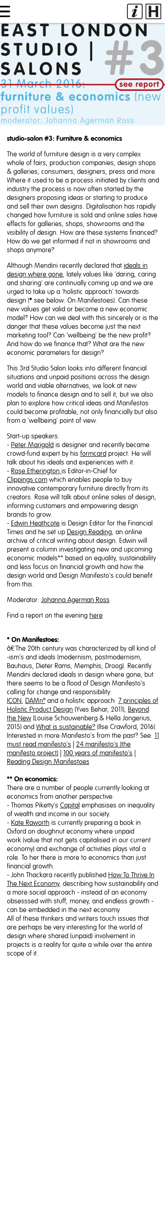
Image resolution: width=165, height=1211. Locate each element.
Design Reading (89, 532)
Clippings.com (27, 480)
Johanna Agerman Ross (75, 600)
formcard (93, 453)
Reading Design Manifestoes (48, 762)
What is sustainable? (65, 727)
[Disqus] (82, 1094)
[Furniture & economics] (82, 74)
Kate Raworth (30, 822)
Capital (70, 805)
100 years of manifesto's (97, 753)
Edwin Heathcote (35, 523)
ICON (14, 701)
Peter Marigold (32, 445)
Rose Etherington (36, 471)
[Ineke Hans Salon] (144, 11)
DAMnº (35, 701)
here (96, 615)
